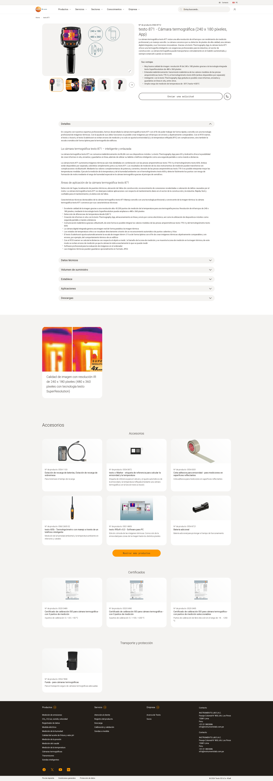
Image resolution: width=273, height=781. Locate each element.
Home (38, 17)
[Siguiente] (131, 85)
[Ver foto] (56, 85)
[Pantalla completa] (130, 71)
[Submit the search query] (180, 9)
